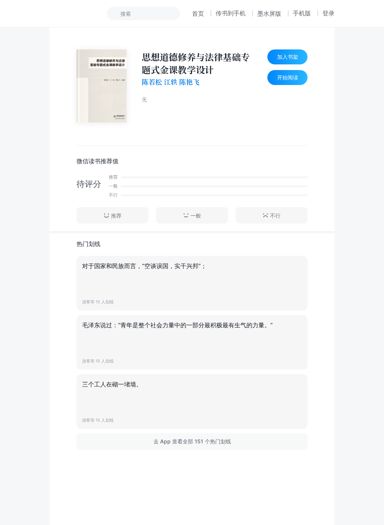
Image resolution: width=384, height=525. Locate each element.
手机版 (302, 13)
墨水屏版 (269, 13)
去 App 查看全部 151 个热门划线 (192, 441)
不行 (275, 215)
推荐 (116, 215)
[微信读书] (74, 13)
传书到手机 (231, 13)
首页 (198, 13)
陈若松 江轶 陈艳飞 (171, 82)
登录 (328, 13)
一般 (195, 215)
